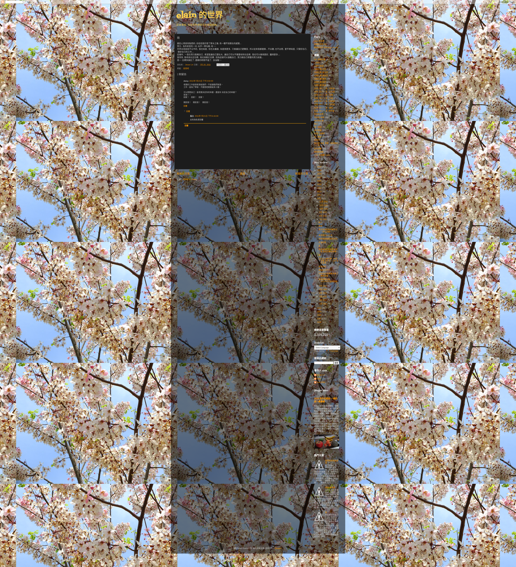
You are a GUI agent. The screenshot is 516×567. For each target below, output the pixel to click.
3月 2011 (323, 297)
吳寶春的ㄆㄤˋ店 (325, 235)
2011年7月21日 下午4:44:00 (206, 116)
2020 (319, 167)
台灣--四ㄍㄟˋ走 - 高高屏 (324, 101)
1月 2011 (323, 304)
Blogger (278, 548)
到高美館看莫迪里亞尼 (328, 239)
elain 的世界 (199, 16)
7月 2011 (323, 219)
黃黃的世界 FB (320, 44)
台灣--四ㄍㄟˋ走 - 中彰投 (324, 88)
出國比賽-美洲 (320, 79)
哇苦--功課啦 (319, 134)
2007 (319, 319)
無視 (320, 226)
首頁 (242, 173)
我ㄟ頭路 (318, 127)
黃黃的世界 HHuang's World (326, 47)
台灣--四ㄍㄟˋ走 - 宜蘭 (323, 95)
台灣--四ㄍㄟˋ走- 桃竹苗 (324, 111)
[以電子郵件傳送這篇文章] (217, 64)
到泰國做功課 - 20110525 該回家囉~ (328, 280)
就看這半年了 (324, 270)
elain (319, 379)
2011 (319, 199)
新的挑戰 (318, 149)
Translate (334, 351)
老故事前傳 (319, 121)
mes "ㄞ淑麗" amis (322, 155)
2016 (319, 181)
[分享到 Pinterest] (228, 64)
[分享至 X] (223, 64)
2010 (319, 308)
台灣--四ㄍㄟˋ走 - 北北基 (324, 92)
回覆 (185, 106)
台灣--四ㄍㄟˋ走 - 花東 (323, 98)
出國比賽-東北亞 (321, 72)
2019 (319, 170)
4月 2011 (323, 293)
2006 (319, 322)
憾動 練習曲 (330, 487)
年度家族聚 (319, 114)
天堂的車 (322, 242)
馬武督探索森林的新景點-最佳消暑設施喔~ (328, 250)
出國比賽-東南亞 (321, 76)
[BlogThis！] (220, 64)
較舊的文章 (301, 173)
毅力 (320, 222)
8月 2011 (323, 216)
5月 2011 (323, 289)
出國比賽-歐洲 (320, 85)
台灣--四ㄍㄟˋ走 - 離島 (323, 108)
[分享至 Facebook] (225, 64)
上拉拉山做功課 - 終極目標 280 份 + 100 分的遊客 (328, 261)
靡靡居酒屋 (319, 152)
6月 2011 (323, 286)
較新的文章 (183, 173)
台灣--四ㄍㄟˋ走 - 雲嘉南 (324, 104)
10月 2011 (323, 209)
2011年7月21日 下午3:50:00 (201, 81)
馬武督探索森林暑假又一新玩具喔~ (328, 230)
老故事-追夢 (319, 117)
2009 (319, 312)
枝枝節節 (318, 130)
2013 (319, 192)
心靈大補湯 (319, 66)
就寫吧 (186, 68)
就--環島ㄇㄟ (319, 137)
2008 (319, 315)
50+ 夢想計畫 (319, 59)
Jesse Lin (321, 375)
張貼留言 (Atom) (190, 179)
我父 (316, 124)
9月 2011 (323, 212)
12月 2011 (323, 202)
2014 (319, 188)
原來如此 (322, 267)
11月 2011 (323, 205)
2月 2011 (323, 300)
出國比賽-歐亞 (320, 82)
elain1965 (321, 382)
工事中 (317, 63)
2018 (319, 174)
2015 (319, 184)
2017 (319, 177)
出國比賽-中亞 (320, 69)
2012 (319, 195)
